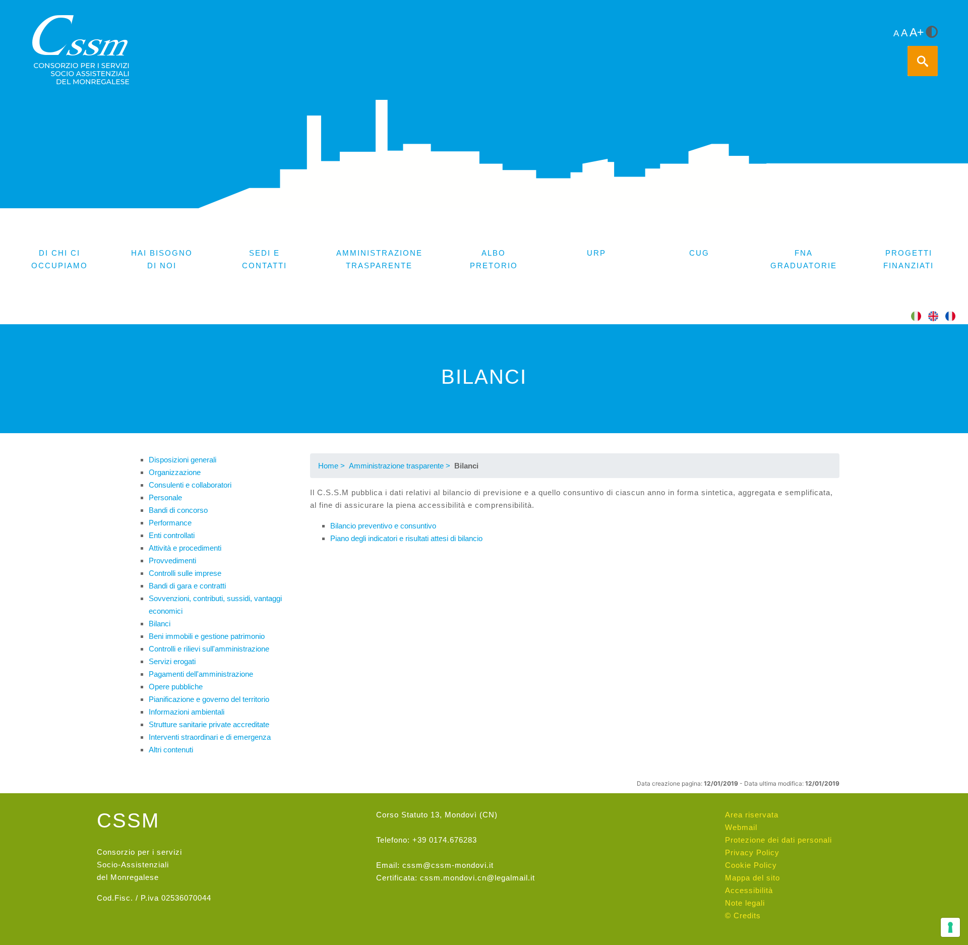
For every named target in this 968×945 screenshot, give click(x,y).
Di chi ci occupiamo (59, 259)
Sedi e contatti (264, 259)
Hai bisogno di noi (162, 259)
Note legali (745, 903)
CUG (699, 253)
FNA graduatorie (803, 259)
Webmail (741, 827)
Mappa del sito (752, 877)
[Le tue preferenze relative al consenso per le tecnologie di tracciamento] (950, 927)
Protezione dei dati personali (778, 840)
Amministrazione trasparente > (399, 465)
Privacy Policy (752, 852)
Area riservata (751, 814)
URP (596, 253)
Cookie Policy (751, 865)
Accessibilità (749, 890)
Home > (331, 465)
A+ (917, 32)
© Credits (743, 915)
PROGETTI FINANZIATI (908, 259)
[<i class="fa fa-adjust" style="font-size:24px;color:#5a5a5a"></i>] (932, 33)
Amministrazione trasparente (379, 259)
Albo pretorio (494, 259)
